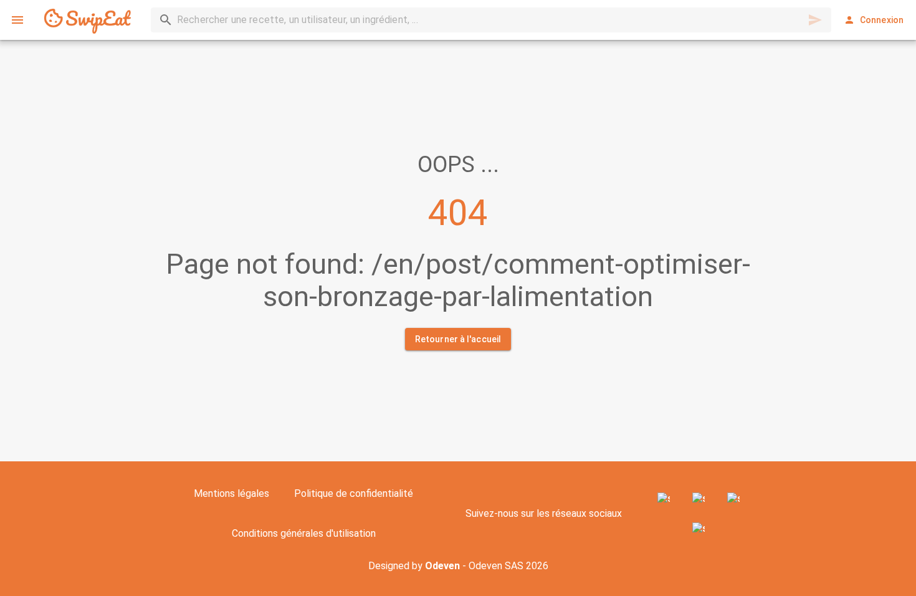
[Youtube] (733, 499)
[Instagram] (698, 499)
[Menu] (17, 20)
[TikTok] (698, 529)
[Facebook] (664, 499)
